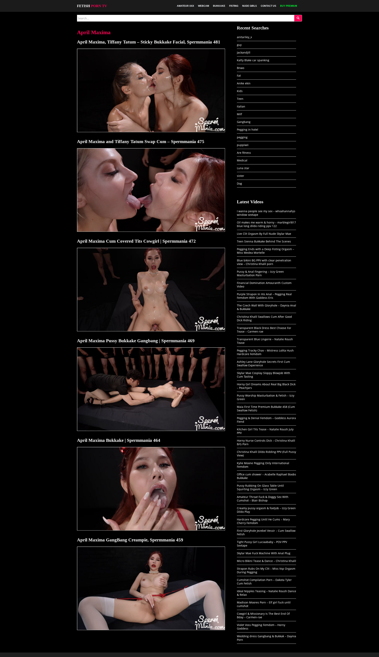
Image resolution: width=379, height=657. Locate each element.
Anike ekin (243, 83)
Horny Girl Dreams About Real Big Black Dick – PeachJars (266, 386)
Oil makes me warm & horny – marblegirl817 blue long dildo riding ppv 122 (266, 224)
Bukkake (219, 6)
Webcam (203, 6)
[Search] (298, 18)
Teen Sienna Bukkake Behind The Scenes (264, 241)
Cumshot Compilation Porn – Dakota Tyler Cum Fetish (264, 581)
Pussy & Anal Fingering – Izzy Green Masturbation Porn (260, 273)
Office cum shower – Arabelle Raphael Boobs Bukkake (266, 476)
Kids (240, 91)
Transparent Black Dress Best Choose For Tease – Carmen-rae (264, 329)
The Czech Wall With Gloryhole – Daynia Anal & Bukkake (266, 307)
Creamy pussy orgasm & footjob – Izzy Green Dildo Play (266, 510)
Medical (242, 160)
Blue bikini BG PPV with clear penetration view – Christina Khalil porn (264, 262)
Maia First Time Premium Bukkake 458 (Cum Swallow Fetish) (266, 408)
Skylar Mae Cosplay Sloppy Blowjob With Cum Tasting (263, 374)
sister (240, 176)
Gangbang (243, 122)
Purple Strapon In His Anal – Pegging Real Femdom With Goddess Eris (264, 296)
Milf (239, 114)
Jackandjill (243, 52)
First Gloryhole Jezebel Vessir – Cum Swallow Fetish (266, 532)
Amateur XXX (185, 6)
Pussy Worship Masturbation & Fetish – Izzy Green (265, 397)
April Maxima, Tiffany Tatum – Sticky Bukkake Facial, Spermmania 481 (148, 42)
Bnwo (240, 68)
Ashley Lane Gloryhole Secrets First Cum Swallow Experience (263, 363)
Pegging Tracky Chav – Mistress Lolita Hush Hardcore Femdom (265, 352)
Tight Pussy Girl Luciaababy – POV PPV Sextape (262, 543)
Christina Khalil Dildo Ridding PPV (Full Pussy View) (266, 453)
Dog (239, 183)
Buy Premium (288, 6)
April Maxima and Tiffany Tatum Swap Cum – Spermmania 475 (140, 141)
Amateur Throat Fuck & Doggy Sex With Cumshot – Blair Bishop (262, 498)
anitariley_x (244, 37)
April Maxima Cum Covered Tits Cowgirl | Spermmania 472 (136, 241)
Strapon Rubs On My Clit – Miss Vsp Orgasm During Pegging (266, 570)
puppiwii (243, 145)
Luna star (243, 168)
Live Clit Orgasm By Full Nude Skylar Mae (264, 234)
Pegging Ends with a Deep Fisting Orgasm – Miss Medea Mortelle (265, 251)
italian (241, 106)
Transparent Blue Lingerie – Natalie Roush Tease (265, 341)
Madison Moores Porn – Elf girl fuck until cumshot (264, 604)
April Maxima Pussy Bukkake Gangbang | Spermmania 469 (136, 340)
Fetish (92, 6)
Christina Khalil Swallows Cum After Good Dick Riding (264, 318)
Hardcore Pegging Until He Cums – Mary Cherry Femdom (263, 521)
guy (239, 45)
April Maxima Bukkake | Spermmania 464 (118, 440)
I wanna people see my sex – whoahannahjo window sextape (266, 213)
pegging (242, 137)
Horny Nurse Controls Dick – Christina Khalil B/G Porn (266, 442)
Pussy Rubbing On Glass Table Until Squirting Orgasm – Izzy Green (260, 487)
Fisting (233, 6)
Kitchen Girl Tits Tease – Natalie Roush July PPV (265, 431)
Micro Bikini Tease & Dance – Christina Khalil (266, 561)
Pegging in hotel (247, 129)
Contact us (268, 6)
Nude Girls (249, 6)
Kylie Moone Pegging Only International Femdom (263, 464)
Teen (240, 99)
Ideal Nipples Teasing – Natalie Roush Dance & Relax (266, 593)
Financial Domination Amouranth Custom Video (264, 284)
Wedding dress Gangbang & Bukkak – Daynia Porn (266, 638)
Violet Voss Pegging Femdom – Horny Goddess (261, 626)
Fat (239, 75)
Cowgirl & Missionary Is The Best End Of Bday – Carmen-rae (263, 615)
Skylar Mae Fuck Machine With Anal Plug (263, 553)
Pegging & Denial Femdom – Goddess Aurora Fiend (266, 419)
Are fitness (244, 153)
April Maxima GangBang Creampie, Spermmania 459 (130, 539)
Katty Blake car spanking (253, 60)
